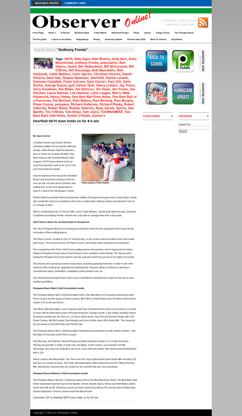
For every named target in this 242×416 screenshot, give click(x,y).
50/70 (68, 59)
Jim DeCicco (84, 89)
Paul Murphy (123, 100)
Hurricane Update (113, 39)
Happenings (82, 39)
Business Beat (82, 33)
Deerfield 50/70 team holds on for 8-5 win (66, 121)
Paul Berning (102, 100)
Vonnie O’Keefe (78, 115)
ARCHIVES (185, 116)
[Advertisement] (193, 190)
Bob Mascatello (103, 70)
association (108, 63)
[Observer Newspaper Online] (67, 15)
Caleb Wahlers (60, 74)
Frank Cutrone (74, 81)
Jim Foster (120, 89)
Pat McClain (62, 100)
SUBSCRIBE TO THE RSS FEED (180, 20)
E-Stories (65, 33)
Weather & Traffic (47, 3)
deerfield (97, 78)
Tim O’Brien (54, 112)
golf (71, 85)
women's (98, 115)
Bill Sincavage (79, 70)
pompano (62, 104)
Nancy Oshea (60, 97)
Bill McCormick (115, 66)
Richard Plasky (111, 104)
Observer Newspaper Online (62, 412)
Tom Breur (73, 112)
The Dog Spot (40, 39)
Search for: (185, 124)
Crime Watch (100, 33)
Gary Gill (114, 81)
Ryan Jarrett (105, 108)
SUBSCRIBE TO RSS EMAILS (181, 24)
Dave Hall (53, 78)
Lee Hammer (79, 93)
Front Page (38, 33)
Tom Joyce (91, 112)
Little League (100, 93)
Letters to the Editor (61, 39)
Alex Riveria (101, 59)
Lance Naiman (57, 93)
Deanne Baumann (75, 78)
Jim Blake (65, 89)
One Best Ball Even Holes (91, 97)
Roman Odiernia (81, 108)
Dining (96, 39)
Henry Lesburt (107, 85)
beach (72, 66)
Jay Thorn (126, 85)
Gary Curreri (96, 81)
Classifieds (176, 39)
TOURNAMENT (112, 112)
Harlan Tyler (85, 85)
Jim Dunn (103, 89)
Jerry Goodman (44, 89)
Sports (147, 33)
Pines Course (43, 104)
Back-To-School (158, 39)
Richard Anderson (84, 104)
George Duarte (56, 85)
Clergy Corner (163, 33)
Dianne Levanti (117, 78)
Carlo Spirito (82, 74)
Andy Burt (119, 59)
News (52, 33)
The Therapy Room (184, 33)
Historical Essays (120, 33)
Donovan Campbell (47, 81)
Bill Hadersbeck (90, 66)
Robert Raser (57, 108)
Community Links (75, 3)
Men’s (116, 93)
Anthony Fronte (86, 63)
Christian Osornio (107, 74)
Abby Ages (82, 59)
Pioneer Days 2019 (136, 39)
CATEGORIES (151, 116)
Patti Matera (82, 100)
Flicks (136, 33)
